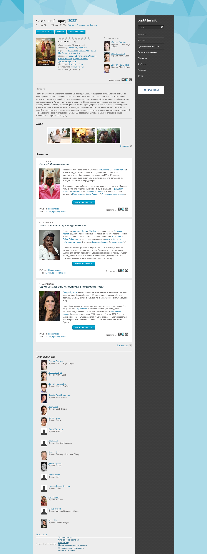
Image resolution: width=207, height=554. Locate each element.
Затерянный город (93, 191)
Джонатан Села (76, 64)
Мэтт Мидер (77, 194)
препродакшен (58, 211)
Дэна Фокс (76, 53)
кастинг (48, 211)
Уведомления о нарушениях (71, 548)
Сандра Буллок (76, 56)
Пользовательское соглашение (72, 545)
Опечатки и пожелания (68, 540)
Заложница (76, 191)
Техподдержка (65, 537)
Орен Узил (73, 50)
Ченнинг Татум (118, 53)
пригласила (103, 170)
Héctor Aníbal (54, 475)
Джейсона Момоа (118, 170)
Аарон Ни (73, 48)
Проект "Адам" (117, 242)
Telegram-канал (151, 90)
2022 (72, 20)
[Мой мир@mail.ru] (126, 210)
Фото (140, 75)
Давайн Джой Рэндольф (59, 395)
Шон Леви (116, 236)
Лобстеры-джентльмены (113, 194)
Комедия (71, 25)
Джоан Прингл (55, 463)
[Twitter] (122, 210)
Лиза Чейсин (90, 56)
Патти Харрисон (55, 429)
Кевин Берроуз (92, 194)
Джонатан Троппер (100, 242)
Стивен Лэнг (54, 452)
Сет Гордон (84, 50)
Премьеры (142, 58)
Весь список (41, 534)
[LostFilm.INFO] (103, 7)
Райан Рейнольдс (71, 239)
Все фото (124, 146)
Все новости (122, 345)
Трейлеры (142, 64)
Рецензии (142, 40)
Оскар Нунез (54, 418)
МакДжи (92, 231)
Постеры (142, 69)
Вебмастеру (63, 542)
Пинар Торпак (77, 67)
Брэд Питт (53, 407)
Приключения (83, 25)
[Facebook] (119, 210)
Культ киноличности (147, 52)
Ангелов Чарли (80, 231)
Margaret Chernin (80, 59)
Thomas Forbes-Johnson (59, 486)
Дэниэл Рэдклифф (120, 65)
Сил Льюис (53, 497)
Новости (142, 34)
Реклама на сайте (66, 551)
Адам (107, 239)
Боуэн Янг (53, 441)
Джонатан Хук (64, 61)
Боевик (93, 25)
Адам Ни (82, 48)
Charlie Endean (65, 59)
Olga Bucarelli (54, 509)
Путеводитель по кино (148, 46)
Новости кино (54, 209)
